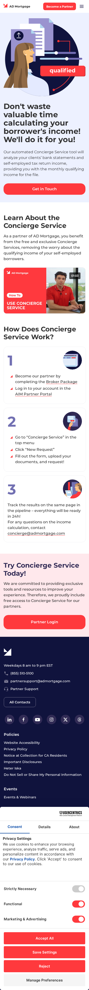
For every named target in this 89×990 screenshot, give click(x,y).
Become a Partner (59, 6)
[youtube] (37, 719)
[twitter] (65, 719)
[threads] (79, 719)
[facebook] (23, 719)
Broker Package (61, 382)
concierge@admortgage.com (36, 533)
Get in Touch (44, 189)
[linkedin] (9, 719)
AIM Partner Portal (33, 394)
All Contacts (19, 702)
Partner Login (44, 622)
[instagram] (51, 719)
